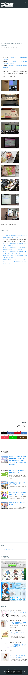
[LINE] (13, 437)
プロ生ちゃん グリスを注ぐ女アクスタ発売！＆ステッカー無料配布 (18, 656)
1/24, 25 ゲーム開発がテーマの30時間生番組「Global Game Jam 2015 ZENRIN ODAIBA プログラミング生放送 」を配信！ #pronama (17, 460)
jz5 (26, 426)
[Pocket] (5, 437)
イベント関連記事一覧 (7, 549)
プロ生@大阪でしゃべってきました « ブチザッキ (14, 259)
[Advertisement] (14, 22)
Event (17, 47)
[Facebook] (10, 433)
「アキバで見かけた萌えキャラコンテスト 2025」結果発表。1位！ (18, 623)
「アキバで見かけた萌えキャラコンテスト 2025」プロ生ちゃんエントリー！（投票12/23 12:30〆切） (18, 645)
